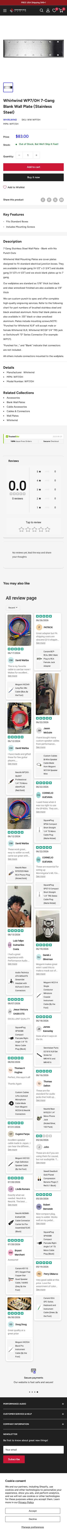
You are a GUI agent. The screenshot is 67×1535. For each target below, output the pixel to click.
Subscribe (14, 1459)
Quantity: (8, 156)
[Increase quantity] (36, 155)
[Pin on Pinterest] (49, 199)
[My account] (48, 10)
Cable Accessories (17, 406)
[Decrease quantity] (19, 155)
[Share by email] (61, 199)
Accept (33, 1510)
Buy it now (33, 177)
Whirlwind (10, 119)
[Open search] (41, 10)
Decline (33, 1519)
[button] (61, 10)
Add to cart (33, 167)
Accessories (13, 397)
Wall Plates (13, 415)
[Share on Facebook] (43, 199)
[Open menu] (5, 10)
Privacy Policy (26, 1502)
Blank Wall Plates (16, 402)
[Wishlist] (54, 10)
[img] (17, 494)
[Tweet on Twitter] (55, 199)
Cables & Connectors (18, 411)
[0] (61, 10)
